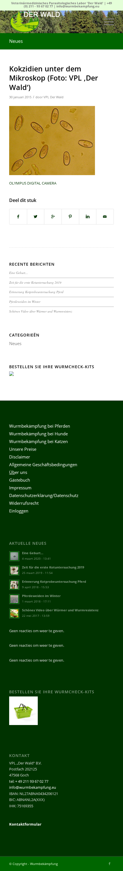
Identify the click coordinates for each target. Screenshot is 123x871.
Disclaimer (19, 457)
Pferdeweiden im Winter (24, 301)
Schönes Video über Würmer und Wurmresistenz (40, 311)
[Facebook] (109, 863)
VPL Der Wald (53, 97)
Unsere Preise (22, 449)
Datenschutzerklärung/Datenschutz (43, 495)
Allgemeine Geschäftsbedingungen (43, 464)
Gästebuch (19, 480)
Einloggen (18, 511)
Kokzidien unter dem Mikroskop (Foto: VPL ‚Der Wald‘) (53, 78)
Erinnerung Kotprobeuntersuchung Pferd (36, 292)
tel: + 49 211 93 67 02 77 (28, 781)
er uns (18, 472)
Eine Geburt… (18, 273)
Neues (16, 41)
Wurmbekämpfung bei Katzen (38, 441)
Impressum (20, 487)
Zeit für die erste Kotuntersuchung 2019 (35, 282)
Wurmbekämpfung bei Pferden (39, 426)
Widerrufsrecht (24, 503)
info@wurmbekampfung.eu (77, 6)
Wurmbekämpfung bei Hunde (38, 433)
